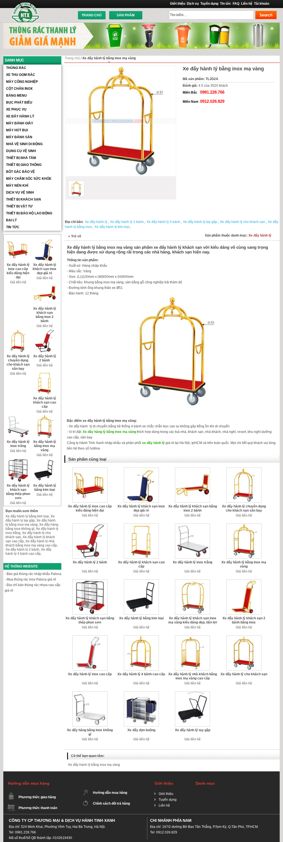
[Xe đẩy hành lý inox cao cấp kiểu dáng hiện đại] (90, 469)
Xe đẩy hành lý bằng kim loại (141, 618)
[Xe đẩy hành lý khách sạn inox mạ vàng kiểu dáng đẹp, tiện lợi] (192, 581)
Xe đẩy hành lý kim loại (112, 227)
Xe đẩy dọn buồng (141, 730)
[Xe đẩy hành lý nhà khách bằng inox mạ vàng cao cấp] (192, 637)
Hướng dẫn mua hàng (110, 793)
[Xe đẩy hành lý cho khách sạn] (243, 637)
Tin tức (225, 4)
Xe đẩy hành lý (96, 222)
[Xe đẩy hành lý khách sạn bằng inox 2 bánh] (192, 469)
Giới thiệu (177, 4)
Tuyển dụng (209, 4)
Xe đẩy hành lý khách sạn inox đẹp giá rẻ (141, 508)
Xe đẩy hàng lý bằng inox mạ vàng (109, 432)
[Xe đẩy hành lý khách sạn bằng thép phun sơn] (90, 581)
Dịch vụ (193, 4)
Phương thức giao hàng (37, 797)
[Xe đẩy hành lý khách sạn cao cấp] (141, 525)
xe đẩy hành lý (153, 443)
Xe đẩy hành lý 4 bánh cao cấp (141, 674)
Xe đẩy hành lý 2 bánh (127, 222)
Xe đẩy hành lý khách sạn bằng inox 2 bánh (192, 508)
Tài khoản (261, 4)
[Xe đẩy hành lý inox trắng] (192, 525)
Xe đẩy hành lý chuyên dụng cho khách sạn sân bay (244, 508)
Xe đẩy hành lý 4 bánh (163, 222)
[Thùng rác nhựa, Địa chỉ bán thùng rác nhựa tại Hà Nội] (25, 12)
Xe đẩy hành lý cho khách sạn (242, 222)
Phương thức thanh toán (38, 808)
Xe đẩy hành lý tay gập (200, 222)
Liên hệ (246, 4)
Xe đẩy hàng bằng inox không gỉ (90, 732)
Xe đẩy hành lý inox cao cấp (90, 674)
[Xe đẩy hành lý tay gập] (192, 693)
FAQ (236, 4)
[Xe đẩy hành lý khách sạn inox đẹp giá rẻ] (141, 469)
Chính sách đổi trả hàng (111, 803)
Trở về (74, 236)
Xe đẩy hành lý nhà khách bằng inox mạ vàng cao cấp (192, 676)
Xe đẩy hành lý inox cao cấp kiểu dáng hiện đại (90, 508)
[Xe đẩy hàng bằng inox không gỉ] (90, 693)
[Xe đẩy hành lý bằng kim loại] (141, 581)
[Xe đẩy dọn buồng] (141, 693)
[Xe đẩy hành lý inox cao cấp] (90, 637)
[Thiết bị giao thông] (141, 25)
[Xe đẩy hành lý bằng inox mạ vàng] (243, 525)
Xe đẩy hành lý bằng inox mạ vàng (243, 564)
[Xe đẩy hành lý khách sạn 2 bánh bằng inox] (243, 581)
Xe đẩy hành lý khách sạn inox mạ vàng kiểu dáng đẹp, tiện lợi (192, 620)
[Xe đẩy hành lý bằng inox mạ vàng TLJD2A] (76, 189)
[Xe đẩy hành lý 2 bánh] (90, 525)
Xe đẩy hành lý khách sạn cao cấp (141, 564)
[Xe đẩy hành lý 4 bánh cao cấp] (141, 637)
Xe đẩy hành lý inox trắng (192, 562)
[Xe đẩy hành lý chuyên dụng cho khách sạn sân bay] (243, 469)
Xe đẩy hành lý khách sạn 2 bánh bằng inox (243, 620)
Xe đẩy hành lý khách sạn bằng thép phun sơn (89, 620)
